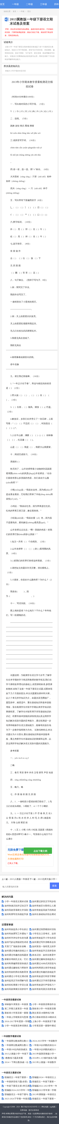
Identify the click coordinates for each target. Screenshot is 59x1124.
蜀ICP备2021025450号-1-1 (30, 1107)
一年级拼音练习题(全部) (16, 1081)
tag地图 (52, 1107)
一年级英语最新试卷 (11, 999)
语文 (29, 11)
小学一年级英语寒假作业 (44, 1004)
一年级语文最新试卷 (11, 1072)
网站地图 (45, 1107)
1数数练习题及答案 (14, 1058)
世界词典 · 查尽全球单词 (29, 1110)
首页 (2, 4)
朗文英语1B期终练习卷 (43, 1013)
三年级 (43, 4)
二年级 (29, 4)
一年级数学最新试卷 (11, 1036)
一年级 (15, 4)
